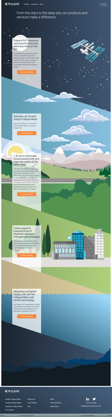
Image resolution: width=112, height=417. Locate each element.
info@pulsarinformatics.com (91, 406)
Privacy (105, 415)
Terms (101, 415)
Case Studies (32, 403)
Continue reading (27, 72)
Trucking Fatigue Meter (13, 403)
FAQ (29, 406)
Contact (103, 4)
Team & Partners (56, 403)
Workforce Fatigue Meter (13, 406)
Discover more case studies (29, 365)
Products (26, 4)
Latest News (54, 406)
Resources (34, 4)
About (41, 4)
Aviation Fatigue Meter (13, 399)
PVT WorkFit (9, 410)
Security (97, 415)
